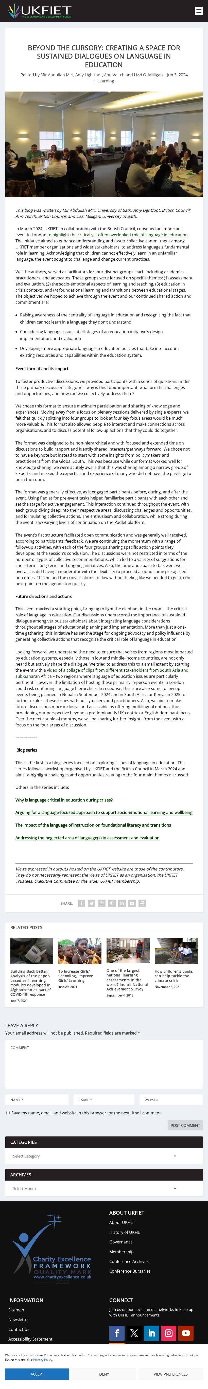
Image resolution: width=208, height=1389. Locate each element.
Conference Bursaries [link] (130, 1271)
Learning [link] (105, 81)
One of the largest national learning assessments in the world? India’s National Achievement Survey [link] (127, 979)
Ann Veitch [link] (114, 75)
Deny (104, 1374)
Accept (37, 1374)
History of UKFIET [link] (125, 1232)
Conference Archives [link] (129, 1261)
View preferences (171, 1374)
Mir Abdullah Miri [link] (57, 75)
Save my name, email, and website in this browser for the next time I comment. (86, 1113)
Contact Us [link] (18, 1329)
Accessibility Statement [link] (30, 1339)
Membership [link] (121, 1252)
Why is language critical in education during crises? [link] (64, 800)
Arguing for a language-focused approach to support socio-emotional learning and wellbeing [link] (104, 812)
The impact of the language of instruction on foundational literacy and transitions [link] (93, 825)
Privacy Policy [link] (42, 1360)
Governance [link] (121, 1242)
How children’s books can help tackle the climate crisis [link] (174, 976)
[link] (39, 11)
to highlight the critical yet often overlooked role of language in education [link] (117, 235)
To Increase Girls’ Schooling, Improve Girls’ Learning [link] (75, 976)
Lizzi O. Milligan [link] (148, 75)
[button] (117, 1333)
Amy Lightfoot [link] (88, 75)
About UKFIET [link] (122, 1222)
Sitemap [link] (16, 1310)
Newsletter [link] (18, 1319)
